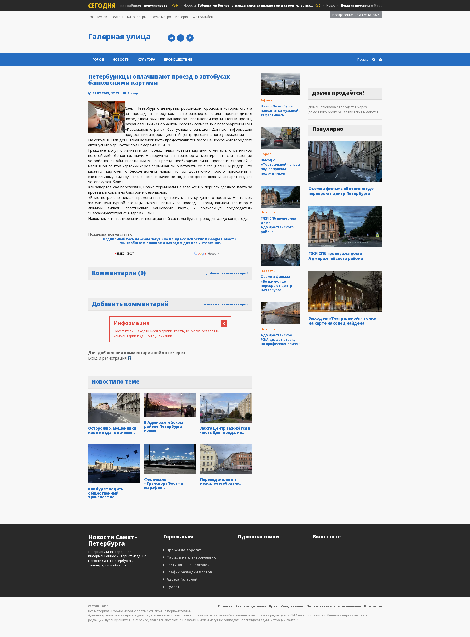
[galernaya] (190, 38)
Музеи (102, 16)
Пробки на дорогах (184, 550)
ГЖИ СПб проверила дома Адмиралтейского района (278, 225)
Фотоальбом (203, 16)
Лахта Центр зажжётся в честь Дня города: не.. (225, 430)
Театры (117, 16)
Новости (241, 5)
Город (98, 59)
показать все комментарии (224, 304)
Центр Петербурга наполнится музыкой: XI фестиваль (280, 110)
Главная (225, 606)
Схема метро (160, 16)
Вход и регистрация (107, 358)
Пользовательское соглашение (334, 606)
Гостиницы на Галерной (188, 564)
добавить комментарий (227, 273)
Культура (146, 59)
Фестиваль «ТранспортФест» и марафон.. (163, 483)
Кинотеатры (136, 16)
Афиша (267, 100)
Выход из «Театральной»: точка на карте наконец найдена (342, 321)
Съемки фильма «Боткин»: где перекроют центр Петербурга (276, 283)
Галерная (95, 551)
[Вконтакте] (171, 38)
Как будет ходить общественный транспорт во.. (105, 492)
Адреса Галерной (182, 579)
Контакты (373, 606)
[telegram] (180, 38)
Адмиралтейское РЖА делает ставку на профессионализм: (280, 339)
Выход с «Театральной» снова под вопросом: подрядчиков (280, 167)
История (182, 16)
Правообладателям (286, 606)
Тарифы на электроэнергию (192, 557)
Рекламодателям (250, 606)
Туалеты (174, 586)
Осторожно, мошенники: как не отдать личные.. (113, 430)
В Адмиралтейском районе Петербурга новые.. (163, 426)
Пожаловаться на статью (110, 234)
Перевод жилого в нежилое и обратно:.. (221, 481)
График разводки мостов (189, 572)
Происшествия (178, 59)
